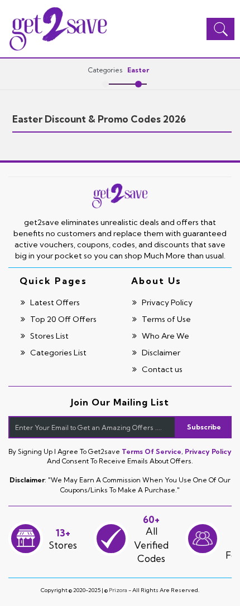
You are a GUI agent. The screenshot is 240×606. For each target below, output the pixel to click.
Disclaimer (160, 353)
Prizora (118, 590)
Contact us (161, 369)
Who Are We (164, 336)
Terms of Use (165, 319)
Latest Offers (54, 302)
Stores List (48, 336)
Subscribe (204, 427)
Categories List (57, 353)
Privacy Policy (166, 302)
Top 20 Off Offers (62, 319)
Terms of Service (151, 451)
